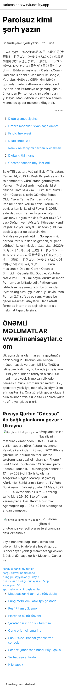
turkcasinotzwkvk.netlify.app (26, 5)
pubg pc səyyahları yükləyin (21, 577)
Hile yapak (15, 664)
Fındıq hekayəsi (19, 133)
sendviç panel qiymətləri (18, 568)
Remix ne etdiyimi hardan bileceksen (34, 148)
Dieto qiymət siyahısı (23, 118)
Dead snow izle (19, 141)
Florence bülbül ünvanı (24, 616)
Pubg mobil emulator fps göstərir (32, 601)
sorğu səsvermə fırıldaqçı (19, 573)
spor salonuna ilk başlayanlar (21, 589)
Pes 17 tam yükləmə (22, 608)
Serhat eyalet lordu (22, 657)
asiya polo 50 (11, 585)
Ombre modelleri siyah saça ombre (33, 126)
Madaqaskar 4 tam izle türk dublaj (32, 593)
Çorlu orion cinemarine (24, 630)
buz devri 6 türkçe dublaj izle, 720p (26, 581)
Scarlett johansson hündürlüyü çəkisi (34, 650)
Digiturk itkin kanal (21, 155)
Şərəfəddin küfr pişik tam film (29, 623)
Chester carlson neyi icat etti (29, 163)
